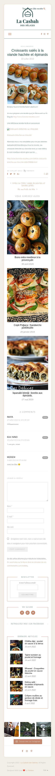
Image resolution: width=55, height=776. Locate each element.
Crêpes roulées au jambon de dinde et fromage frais (34, 697)
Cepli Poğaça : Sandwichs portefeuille (27, 326)
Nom (9, 506)
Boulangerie (27, 46)
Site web (10, 527)
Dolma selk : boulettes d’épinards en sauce (34, 684)
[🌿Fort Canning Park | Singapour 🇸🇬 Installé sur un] (27, 729)
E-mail (10, 517)
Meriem (30, 171)
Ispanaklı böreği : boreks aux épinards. (27, 394)
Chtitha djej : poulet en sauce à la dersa (34, 642)
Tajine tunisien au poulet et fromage (33, 656)
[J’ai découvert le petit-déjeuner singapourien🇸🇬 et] (11, 729)
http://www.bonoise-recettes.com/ (26, 117)
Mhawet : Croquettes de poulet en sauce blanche (34, 670)
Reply (45, 417)
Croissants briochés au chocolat (19, 135)
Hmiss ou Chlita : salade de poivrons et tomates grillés (28, 184)
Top (45, 770)
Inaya (10, 417)
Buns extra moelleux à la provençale (27, 258)
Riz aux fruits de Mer (27, 189)
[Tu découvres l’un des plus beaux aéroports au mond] (43, 729)
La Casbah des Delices (29, 763)
